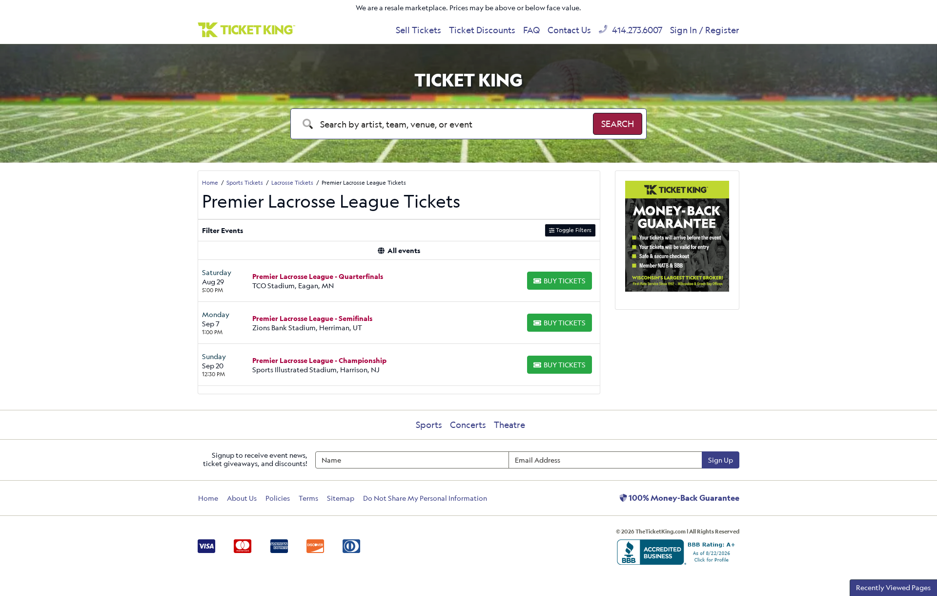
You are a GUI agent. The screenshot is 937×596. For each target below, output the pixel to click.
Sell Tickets (418, 30)
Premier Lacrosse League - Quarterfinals (317, 276)
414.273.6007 (636, 30)
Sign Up (720, 460)
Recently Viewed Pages (893, 587)
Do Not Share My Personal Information (425, 498)
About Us (242, 498)
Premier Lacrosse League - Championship (319, 360)
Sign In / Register (704, 30)
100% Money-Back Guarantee (683, 497)
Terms (308, 498)
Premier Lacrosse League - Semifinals (312, 318)
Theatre (509, 424)
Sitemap (340, 498)
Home (208, 498)
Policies (277, 498)
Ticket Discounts (482, 30)
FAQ (531, 30)
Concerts (468, 424)
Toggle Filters (572, 230)
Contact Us (569, 30)
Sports (429, 424)
